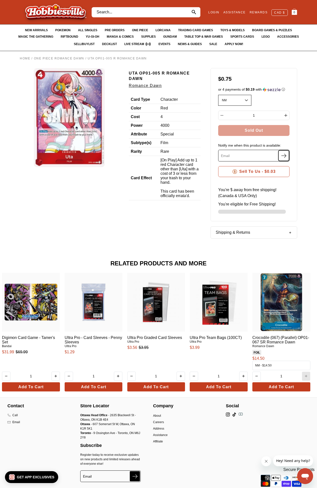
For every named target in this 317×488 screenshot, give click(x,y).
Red (164, 108)
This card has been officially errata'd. (177, 193)
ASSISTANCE (234, 12)
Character (169, 99)
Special (167, 134)
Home (25, 58)
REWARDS (259, 12)
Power (137, 125)
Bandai (7, 346)
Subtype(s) (141, 143)
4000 (164, 125)
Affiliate (158, 441)
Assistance (160, 435)
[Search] (193, 12)
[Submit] (134, 476)
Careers (158, 422)
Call (15, 415)
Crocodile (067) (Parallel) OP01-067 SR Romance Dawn (280, 339)
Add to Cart (31, 387)
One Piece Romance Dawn (59, 58)
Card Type (140, 99)
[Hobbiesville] (56, 12)
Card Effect (141, 178)
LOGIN (213, 12)
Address (158, 428)
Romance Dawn (145, 85)
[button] (254, 89)
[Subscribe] (283, 155)
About (157, 415)
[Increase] (286, 115)
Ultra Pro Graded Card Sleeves (154, 337)
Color (136, 108)
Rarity (136, 151)
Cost (135, 117)
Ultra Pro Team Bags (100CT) (216, 337)
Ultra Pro (71, 346)
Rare (164, 151)
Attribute (139, 134)
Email (16, 422)
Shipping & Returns (233, 232)
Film (164, 143)
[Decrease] (222, 115)
